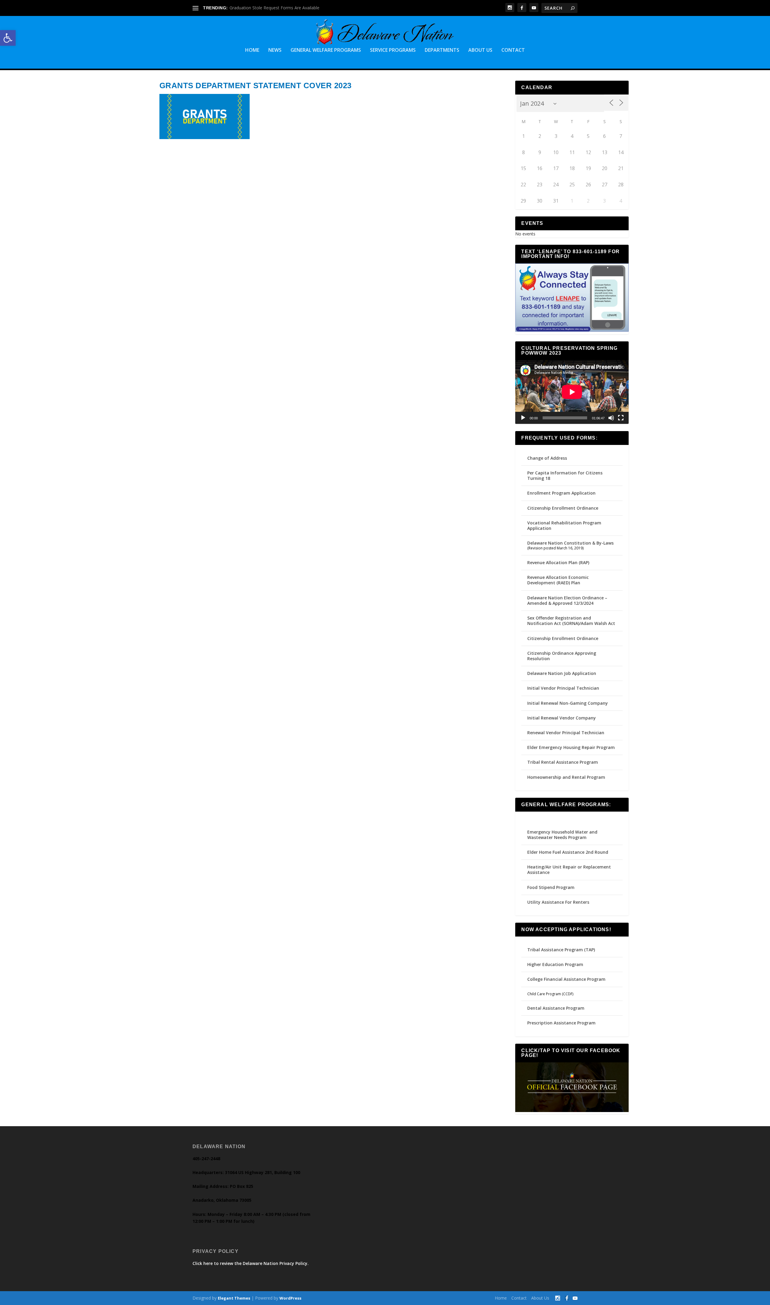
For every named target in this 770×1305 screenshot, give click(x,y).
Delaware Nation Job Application (561, 673)
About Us (480, 50)
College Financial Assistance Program (566, 979)
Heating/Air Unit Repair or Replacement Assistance (569, 869)
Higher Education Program (555, 964)
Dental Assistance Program (555, 1008)
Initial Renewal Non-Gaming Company (567, 703)
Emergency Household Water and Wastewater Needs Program (562, 834)
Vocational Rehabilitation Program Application (564, 525)
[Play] (523, 418)
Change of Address (547, 458)
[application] (572, 392)
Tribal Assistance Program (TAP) (561, 949)
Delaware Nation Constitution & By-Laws (570, 543)
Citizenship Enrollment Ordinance (562, 508)
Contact (513, 50)
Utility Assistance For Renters (558, 902)
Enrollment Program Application (561, 493)
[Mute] (611, 418)
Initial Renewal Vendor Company (561, 718)
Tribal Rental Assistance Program (563, 762)
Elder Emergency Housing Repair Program (571, 747)
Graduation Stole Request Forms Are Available (274, 8)
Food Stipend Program (550, 887)
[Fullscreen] (621, 418)
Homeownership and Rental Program (566, 777)
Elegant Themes (234, 1298)
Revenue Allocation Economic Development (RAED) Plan (558, 580)
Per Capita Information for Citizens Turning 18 (564, 475)
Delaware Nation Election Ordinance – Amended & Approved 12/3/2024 (567, 600)
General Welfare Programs (326, 50)
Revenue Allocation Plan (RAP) (558, 562)
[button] (8, 38)
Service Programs (393, 50)
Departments (442, 50)
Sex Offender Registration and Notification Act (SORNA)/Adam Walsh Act (571, 620)
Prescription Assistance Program (561, 1023)
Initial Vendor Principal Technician (563, 688)
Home (252, 50)
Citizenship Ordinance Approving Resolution (561, 655)
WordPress (290, 1298)
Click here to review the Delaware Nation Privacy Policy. (250, 1263)
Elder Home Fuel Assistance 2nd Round (567, 852)
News (275, 50)
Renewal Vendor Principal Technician (565, 732)
